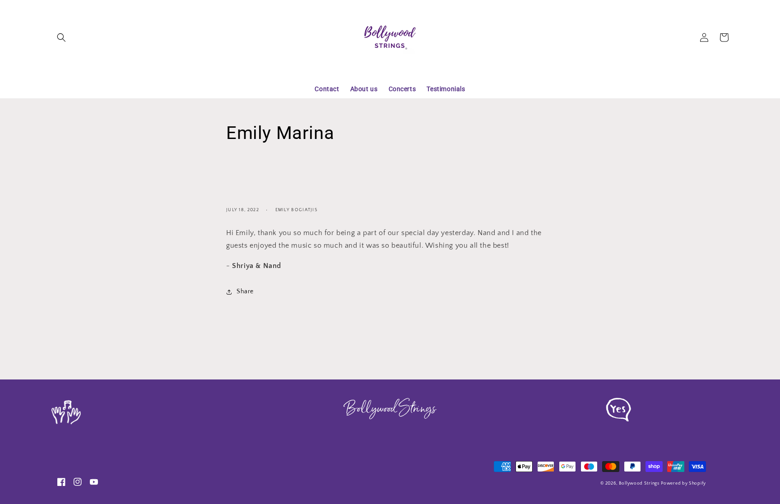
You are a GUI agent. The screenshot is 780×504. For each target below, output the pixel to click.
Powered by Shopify (683, 483)
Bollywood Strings (639, 483)
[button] (61, 37)
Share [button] (245, 291)
